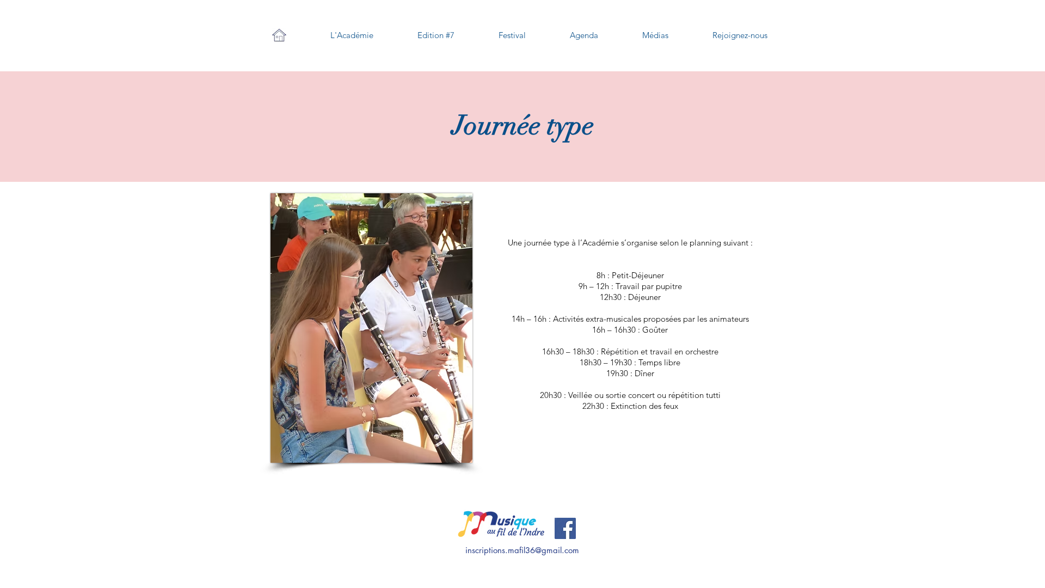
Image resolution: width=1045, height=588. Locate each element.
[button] (351, 35)
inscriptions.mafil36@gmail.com (522, 550)
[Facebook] (565, 528)
